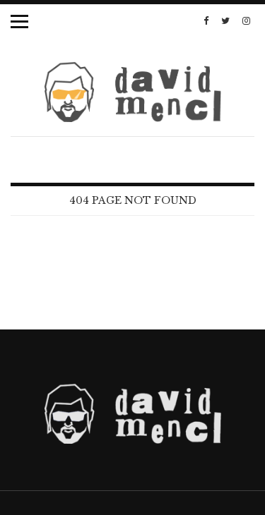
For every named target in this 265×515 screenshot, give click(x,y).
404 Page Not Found (132, 200)
